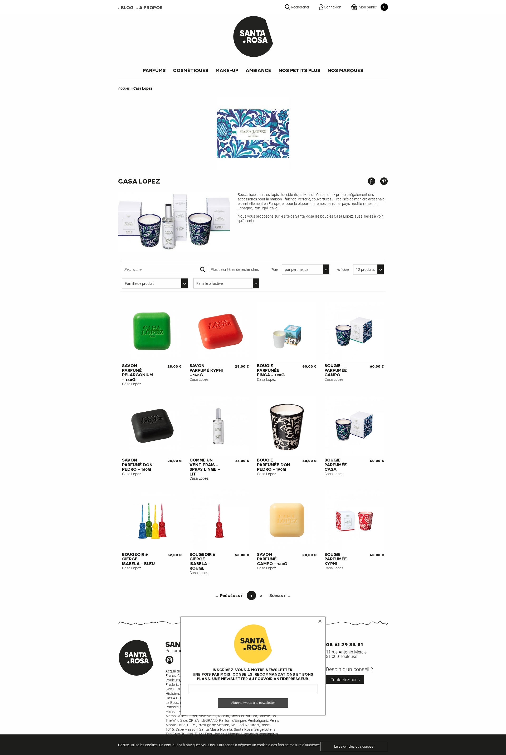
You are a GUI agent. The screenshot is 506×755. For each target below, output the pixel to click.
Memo (171, 715)
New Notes (207, 715)
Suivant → (280, 595)
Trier (274, 269)
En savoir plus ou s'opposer (354, 746)
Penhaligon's (258, 720)
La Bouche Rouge (180, 702)
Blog (127, 7)
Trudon (187, 733)
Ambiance (258, 70)
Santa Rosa (243, 729)
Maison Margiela (179, 711)
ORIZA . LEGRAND (203, 720)
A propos (151, 7)
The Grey (173, 733)
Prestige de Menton (213, 724)
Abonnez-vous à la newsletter (253, 703)
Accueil (124, 88)
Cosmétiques (190, 70)
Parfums (154, 70)
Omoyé (264, 715)
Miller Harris (187, 715)
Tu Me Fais (203, 733)
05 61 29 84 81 (344, 643)
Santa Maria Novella (215, 729)
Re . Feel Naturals (245, 724)
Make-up (227, 70)
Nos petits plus (299, 70)
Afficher (343, 269)
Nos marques (345, 70)
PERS (191, 724)
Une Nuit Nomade (227, 733)
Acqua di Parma (179, 671)
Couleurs (173, 679)
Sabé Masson (187, 729)
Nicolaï (223, 715)
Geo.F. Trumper (177, 688)
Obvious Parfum (244, 715)
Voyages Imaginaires (261, 733)
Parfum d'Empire (232, 720)
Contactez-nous (345, 679)
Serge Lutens (264, 729)
